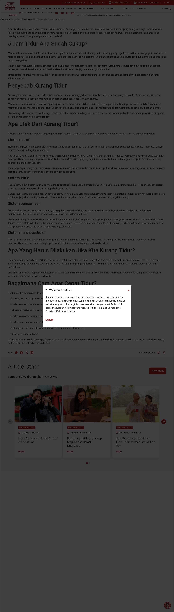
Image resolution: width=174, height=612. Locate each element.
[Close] (128, 290)
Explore (49, 319)
